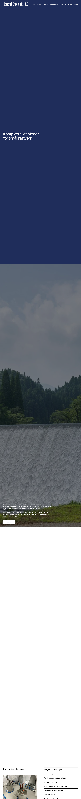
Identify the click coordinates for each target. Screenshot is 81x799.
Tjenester (39, 4)
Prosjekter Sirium (54, 4)
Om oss (61, 4)
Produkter (45, 4)
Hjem (34, 4)
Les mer (9, 522)
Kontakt (76, 4)
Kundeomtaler (68, 4)
